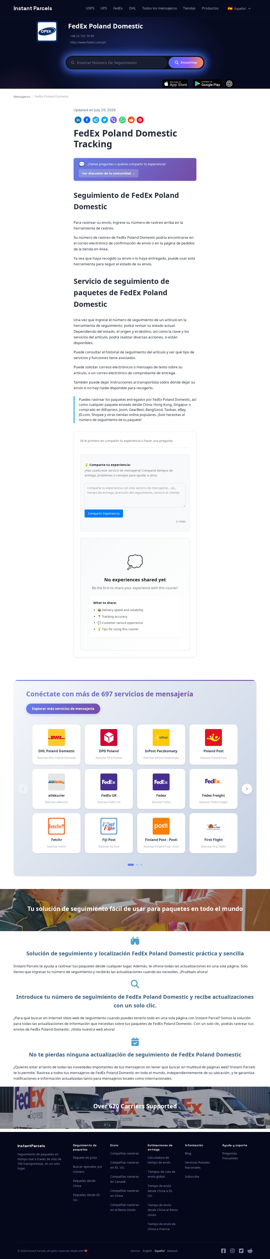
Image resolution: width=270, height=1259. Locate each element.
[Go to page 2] (137, 865)
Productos (210, 8)
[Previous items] (23, 789)
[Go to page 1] (131, 865)
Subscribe (192, 1177)
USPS (90, 8)
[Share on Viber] (113, 120)
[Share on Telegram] (95, 120)
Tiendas (189, 8)
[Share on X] (104, 120)
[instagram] (232, 1251)
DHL (132, 8)
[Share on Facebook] (87, 120)
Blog (188, 1153)
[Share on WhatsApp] (122, 120)
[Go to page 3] (141, 865)
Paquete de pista (85, 1158)
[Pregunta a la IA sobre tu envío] (229, 83)
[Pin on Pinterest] (140, 120)
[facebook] (223, 1251)
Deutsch (172, 1251)
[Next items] (247, 789)
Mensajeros (22, 96)
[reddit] (249, 1251)
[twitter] (241, 1251)
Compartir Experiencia (104, 513)
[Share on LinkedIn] (78, 120)
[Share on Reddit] (131, 120)
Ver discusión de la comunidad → (108, 173)
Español (160, 1251)
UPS (103, 8)
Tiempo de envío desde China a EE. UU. (160, 1191)
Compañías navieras (124, 1153)
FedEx (118, 8)
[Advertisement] (226, 170)
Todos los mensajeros (159, 8)
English (147, 1251)
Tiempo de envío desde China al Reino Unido (163, 1210)
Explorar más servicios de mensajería (63, 708)
